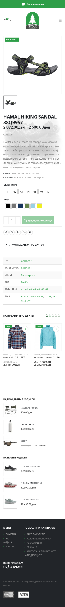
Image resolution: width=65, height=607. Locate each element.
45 (38, 289)
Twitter (12, 232)
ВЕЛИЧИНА (10, 184)
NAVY (40, 296)
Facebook (6, 232)
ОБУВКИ (28, 177)
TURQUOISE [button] (12, 370)
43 (30, 289)
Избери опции (25, 329)
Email (30, 232)
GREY (33, 296)
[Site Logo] (32, 20)
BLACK (24, 296)
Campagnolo (38, 177)
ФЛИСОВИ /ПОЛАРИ (41, 355)
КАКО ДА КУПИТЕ (35, 534)
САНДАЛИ (18, 177)
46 (42, 289)
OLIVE (48, 296)
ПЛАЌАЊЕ (32, 547)
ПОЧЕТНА (11, 534)
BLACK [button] (4, 370)
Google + (24, 232)
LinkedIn (18, 232)
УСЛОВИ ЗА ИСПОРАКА (38, 538)
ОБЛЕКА (6, 355)
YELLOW (25, 300)
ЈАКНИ (12, 355)
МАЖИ (24, 282)
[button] (60, 20)
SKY (54, 296)
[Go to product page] (10, 410)
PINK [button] (35, 370)
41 (22, 289)
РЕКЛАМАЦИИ (34, 542)
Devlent (7, 585)
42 (26, 289)
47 (46, 289)
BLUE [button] (8, 370)
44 (34, 289)
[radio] (8, 191)
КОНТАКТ (11, 546)
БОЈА (6, 199)
